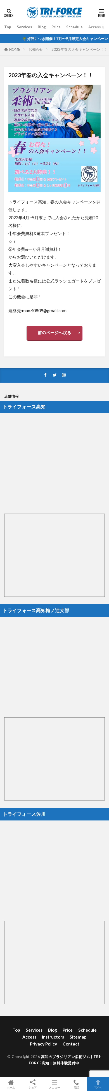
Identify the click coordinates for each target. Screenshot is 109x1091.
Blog (42, 27)
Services (24, 27)
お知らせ (36, 49)
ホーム (11, 1087)
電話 (76, 1087)
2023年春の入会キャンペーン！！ (79, 49)
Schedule (74, 27)
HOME (14, 49)
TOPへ (98, 1087)
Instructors (53, 1036)
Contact (71, 1043)
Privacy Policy (43, 1043)
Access (94, 27)
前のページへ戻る (54, 332)
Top (7, 27)
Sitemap (78, 1036)
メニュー (54, 1087)
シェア (33, 1087)
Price (56, 27)
